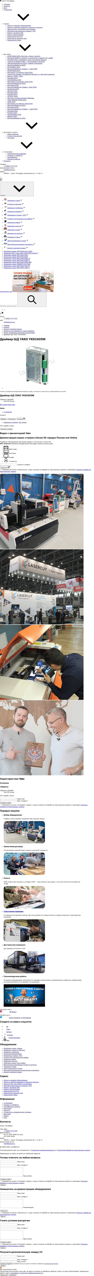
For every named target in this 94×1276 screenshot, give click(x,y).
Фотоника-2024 (13, 85)
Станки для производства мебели (20, 219)
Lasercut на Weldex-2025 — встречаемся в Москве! (26, 61)
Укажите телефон (23, 465)
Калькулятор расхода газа (17, 38)
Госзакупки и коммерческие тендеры (17, 1112)
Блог (5, 8)
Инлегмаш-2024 (13, 89)
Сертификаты (12, 157)
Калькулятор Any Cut (15, 36)
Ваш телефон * (22, 801)
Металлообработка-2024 (16, 83)
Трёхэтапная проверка (13, 911)
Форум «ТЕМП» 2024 (15, 76)
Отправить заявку (6, 803)
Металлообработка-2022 (16, 118)
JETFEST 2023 (12, 96)
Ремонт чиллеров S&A (15, 33)
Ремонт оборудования (15, 35)
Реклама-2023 (12, 93)
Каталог (3, 195)
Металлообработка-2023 (16, 105)
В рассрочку (12, 419)
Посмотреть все (6, 291)
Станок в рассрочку (14, 136)
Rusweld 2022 (12, 113)
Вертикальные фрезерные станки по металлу (20, 1065)
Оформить (4, 419)
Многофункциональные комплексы (20, 244)
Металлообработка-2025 (16, 65)
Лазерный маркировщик (13, 1054)
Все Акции (7, 1108)
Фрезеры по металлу (15, 233)
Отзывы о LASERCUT (15, 155)
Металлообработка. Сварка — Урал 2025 (22, 69)
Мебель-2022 (12, 116)
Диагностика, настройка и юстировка (21, 29)
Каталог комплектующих (16, 248)
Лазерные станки (13, 200)
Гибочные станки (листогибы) (15, 1063)
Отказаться (13, 1275)
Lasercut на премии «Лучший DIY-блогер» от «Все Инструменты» (31, 74)
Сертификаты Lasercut (12, 1107)
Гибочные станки (13, 230)
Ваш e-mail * (21, 1261)
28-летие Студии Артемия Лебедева (20, 98)
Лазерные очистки (14, 226)
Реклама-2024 (12, 78)
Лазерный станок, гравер (13, 1048)
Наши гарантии (12, 134)
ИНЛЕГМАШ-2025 (13, 71)
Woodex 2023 (12, 91)
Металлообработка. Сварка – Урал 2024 (22, 87)
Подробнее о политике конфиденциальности (26, 1273)
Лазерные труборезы (15, 208)
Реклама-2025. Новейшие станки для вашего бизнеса (27, 60)
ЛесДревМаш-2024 (14, 80)
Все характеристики (7, 405)
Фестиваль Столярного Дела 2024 (20, 82)
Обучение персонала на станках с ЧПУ (21, 31)
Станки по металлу (14, 204)
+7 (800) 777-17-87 (10, 166)
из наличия (8, 412)
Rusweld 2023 (12, 94)
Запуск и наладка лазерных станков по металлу (25, 27)
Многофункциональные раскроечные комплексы (21, 1070)
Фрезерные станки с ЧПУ (16, 215)
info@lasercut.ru (9, 170)
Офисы (6, 1116)
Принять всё (4, 1275)
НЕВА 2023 (11, 102)
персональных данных (51, 1263)
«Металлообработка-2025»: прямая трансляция (24, 63)
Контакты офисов (13, 159)
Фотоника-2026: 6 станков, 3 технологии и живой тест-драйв (30, 58)
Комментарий (28, 1207)
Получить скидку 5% (6, 1263)
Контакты (7, 161)
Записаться (4, 467)
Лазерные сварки (14, 222)
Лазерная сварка (10, 1059)
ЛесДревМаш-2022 (14, 114)
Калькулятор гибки (14, 40)
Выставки (7, 1114)
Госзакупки (8, 10)
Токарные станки (13, 237)
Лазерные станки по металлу (14, 1050)
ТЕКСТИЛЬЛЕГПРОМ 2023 (16, 100)
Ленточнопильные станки (16, 241)
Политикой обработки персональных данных (73, 1150)
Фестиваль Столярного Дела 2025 (20, 72)
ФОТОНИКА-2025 (13, 67)
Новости (7, 6)
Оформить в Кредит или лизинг (15, 422)
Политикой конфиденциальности (43, 1150)
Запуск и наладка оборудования (19, 25)
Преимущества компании (16, 154)
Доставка (10, 138)
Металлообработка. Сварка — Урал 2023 (22, 109)
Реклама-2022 (12, 111)
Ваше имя (21, 799)
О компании (8, 1103)
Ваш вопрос (28, 1176)
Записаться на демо (6, 429)
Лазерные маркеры (14, 211)
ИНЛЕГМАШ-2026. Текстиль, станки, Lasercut (23, 56)
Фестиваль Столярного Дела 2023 (20, 104)
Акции (7, 4)
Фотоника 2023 (13, 107)
